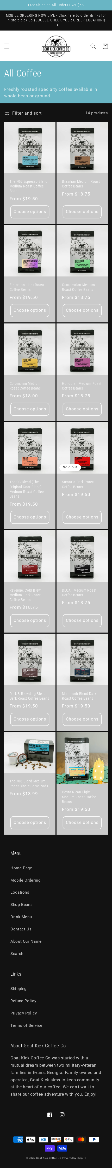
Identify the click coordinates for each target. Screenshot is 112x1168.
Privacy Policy (23, 1013)
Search (16, 953)
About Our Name (26, 941)
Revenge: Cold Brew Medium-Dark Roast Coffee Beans (25, 595)
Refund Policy (23, 1001)
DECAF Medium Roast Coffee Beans (79, 592)
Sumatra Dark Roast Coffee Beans (78, 484)
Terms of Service (26, 1025)
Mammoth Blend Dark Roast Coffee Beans (79, 696)
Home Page (21, 868)
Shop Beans (21, 904)
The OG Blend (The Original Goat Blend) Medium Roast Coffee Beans (27, 489)
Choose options (30, 211)
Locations (19, 892)
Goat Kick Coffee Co (48, 1158)
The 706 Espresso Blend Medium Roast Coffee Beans (29, 186)
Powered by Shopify (74, 1158)
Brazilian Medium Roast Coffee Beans (81, 183)
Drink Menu (21, 917)
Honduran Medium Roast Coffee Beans (82, 386)
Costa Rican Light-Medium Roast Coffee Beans (79, 797)
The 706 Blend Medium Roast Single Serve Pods (29, 783)
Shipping (18, 988)
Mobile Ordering (25, 880)
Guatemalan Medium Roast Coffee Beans (78, 287)
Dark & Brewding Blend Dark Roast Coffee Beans (29, 696)
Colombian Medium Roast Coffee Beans (25, 386)
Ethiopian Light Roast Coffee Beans (27, 287)
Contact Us (21, 929)
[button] (7, 46)
